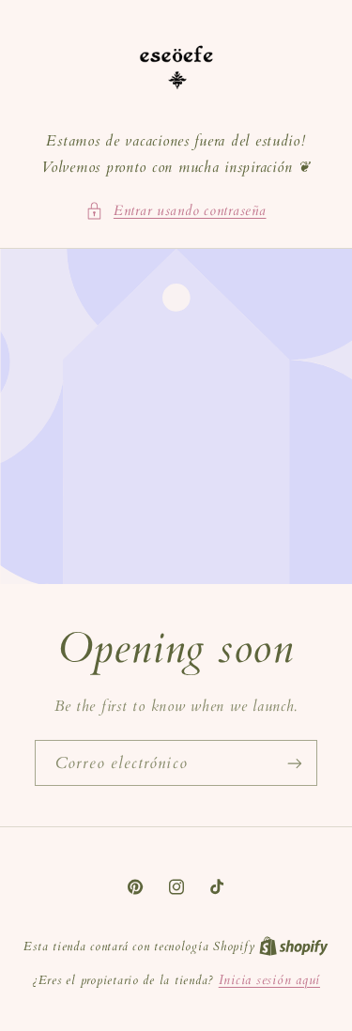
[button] (175, 211)
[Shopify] (294, 946)
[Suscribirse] (294, 763)
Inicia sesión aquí (269, 980)
